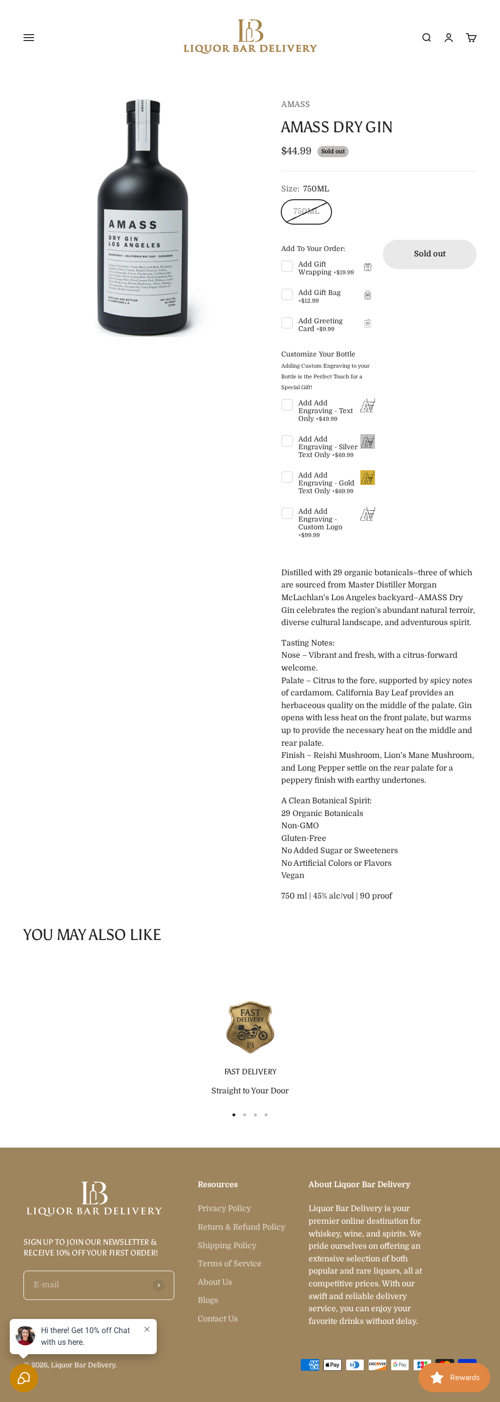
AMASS (295, 104)
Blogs (208, 1300)
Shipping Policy (227, 1245)
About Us (215, 1282)
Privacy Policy (224, 1208)
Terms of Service (230, 1263)
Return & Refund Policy (241, 1227)
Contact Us (218, 1319)
